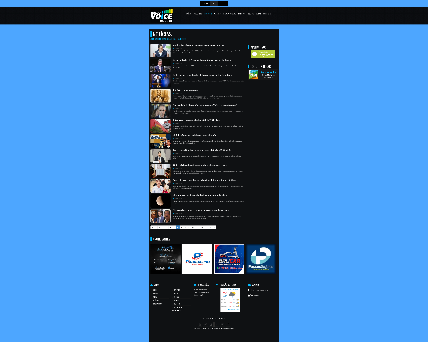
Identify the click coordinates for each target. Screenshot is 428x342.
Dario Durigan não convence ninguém (185, 90)
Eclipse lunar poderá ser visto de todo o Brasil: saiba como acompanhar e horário (200, 195)
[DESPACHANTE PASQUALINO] (197, 254)
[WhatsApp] (205, 324)
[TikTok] (228, 324)
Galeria (217, 13)
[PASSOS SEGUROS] (260, 254)
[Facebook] (216, 324)
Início (188, 13)
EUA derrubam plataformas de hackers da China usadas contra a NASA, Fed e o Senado (202, 75)
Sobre (258, 13)
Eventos (242, 13)
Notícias (208, 13)
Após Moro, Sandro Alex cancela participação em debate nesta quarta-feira (198, 45)
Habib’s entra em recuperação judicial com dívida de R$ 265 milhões (196, 120)
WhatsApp (255, 296)
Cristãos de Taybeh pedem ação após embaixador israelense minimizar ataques (200, 165)
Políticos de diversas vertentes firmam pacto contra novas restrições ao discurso (201, 210)
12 (202, 227)
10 (193, 227)
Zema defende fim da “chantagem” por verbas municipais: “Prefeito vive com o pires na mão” (205, 105)
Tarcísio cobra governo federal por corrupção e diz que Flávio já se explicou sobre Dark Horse (204, 180)
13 (207, 227)
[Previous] (156, 227)
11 (197, 227)
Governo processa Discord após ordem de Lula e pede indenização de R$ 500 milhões (202, 150)
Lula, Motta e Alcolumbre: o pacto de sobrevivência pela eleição (194, 135)
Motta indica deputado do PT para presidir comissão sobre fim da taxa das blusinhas (202, 60)
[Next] (210, 227)
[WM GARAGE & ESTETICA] (165, 254)
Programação (229, 13)
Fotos (176, 293)
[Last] (214, 227)
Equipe (251, 13)
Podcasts (198, 13)
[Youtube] (211, 324)
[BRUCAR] (229, 254)
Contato (267, 13)
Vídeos (176, 297)
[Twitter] (222, 324)
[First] (152, 227)
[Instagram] (200, 324)
